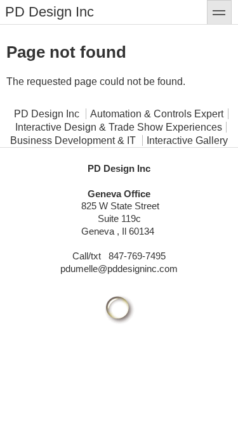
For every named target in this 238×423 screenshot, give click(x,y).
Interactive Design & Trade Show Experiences (118, 127)
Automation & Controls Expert (156, 113)
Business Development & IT (73, 140)
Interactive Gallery (187, 140)
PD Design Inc (49, 12)
